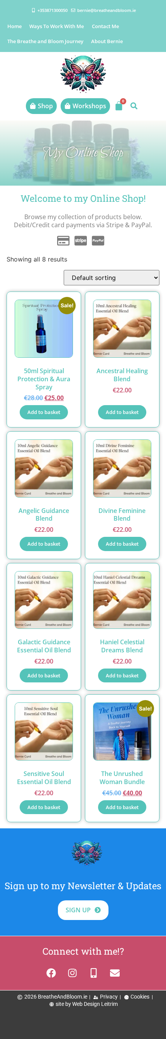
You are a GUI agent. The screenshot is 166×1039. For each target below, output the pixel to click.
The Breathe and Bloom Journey (45, 41)
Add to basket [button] (43, 412)
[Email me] (115, 973)
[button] (133, 106)
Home (14, 26)
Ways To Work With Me (56, 26)
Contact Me (105, 26)
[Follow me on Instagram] (72, 973)
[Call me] (93, 973)
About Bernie (107, 41)
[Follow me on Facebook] (51, 973)
